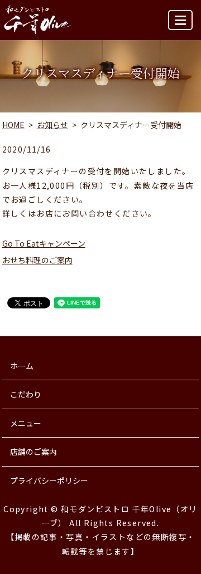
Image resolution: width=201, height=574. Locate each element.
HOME (13, 124)
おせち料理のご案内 (37, 260)
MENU (180, 20)
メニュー (25, 423)
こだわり (25, 394)
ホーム (22, 365)
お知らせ (52, 124)
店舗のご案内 (33, 451)
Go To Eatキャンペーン (43, 243)
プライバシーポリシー (49, 480)
